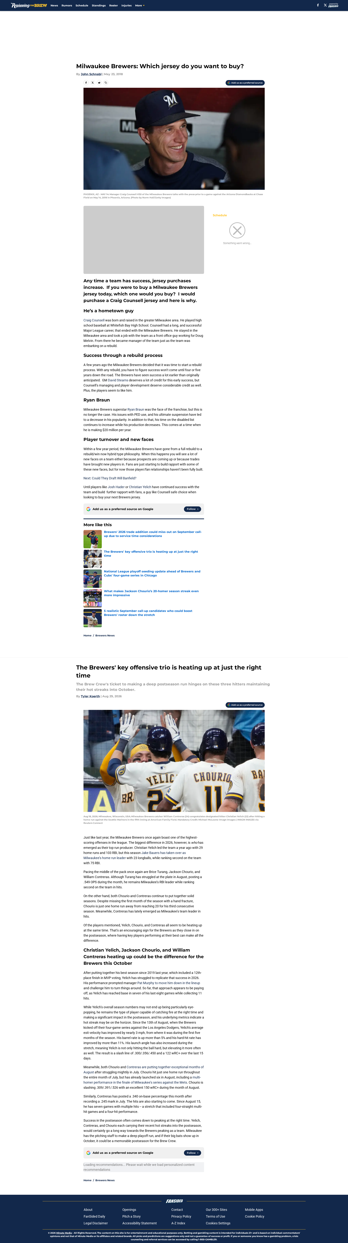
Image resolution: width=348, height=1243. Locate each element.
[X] (325, 5)
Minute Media (64, 1232)
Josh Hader (116, 487)
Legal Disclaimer (96, 1223)
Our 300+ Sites (216, 1210)
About (88, 1210)
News (54, 5)
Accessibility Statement (139, 1223)
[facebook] (318, 5)
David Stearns (118, 380)
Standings (99, 5)
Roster (113, 5)
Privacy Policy (181, 1216)
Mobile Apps (254, 1210)
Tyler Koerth (90, 696)
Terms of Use (215, 1216)
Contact (177, 1210)
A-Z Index (178, 1223)
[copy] (105, 82)
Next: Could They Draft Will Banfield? (109, 478)
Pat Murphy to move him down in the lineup (168, 983)
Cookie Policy (254, 1216)
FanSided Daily (94, 1216)
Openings (129, 1210)
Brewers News (105, 635)
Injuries (126, 5)
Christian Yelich (140, 487)
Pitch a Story (131, 1216)
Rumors (67, 5)
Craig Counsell (93, 320)
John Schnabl (91, 74)
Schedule (82, 5)
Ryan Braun (136, 409)
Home (87, 635)
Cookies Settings (218, 1223)
